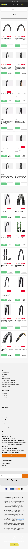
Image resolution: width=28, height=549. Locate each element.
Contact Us (4, 465)
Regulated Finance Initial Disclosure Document (10, 384)
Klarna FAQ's (4, 417)
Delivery (3, 368)
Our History (4, 410)
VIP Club (3, 403)
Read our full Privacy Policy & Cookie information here (14, 541)
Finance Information (5, 372)
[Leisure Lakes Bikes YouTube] (16, 480)
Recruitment (4, 414)
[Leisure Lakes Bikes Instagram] (11, 480)
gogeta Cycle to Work (6, 427)
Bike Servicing (4, 395)
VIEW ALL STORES (13, 455)
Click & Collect (4, 370)
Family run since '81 (15, 1)
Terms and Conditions (6, 378)
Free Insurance (4, 399)
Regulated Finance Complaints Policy (9, 382)
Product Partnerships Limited (17, 498)
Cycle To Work (4, 397)
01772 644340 (6, 463)
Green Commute (5, 401)
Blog (3, 421)
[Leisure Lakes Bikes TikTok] (20, 480)
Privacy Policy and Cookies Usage (8, 380)
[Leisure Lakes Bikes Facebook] (7, 480)
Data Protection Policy (6, 386)
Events (3, 425)
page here (16, 452)
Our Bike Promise (5, 419)
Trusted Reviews (5, 416)
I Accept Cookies (14, 544)
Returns (3, 376)
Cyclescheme (4, 374)
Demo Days (4, 423)
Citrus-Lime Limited (18, 493)
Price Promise (4, 412)
